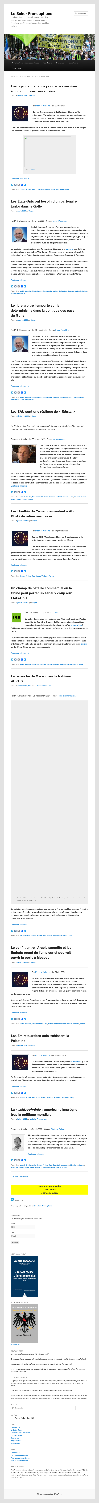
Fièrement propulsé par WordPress (49, 1494)
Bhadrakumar (37, 291)
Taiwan (24, 499)
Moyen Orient (16, 293)
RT (56, 612)
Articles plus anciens (19, 1176)
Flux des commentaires (20, 1458)
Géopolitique (57, 935)
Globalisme (74, 1165)
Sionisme (65, 1097)
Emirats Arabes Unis (27, 189)
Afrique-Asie (15, 1443)
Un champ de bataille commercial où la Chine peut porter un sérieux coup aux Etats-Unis (41, 593)
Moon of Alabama (42, 105)
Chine (46, 497)
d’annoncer (76, 1061)
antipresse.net (16, 1440)
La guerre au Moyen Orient (45, 189)
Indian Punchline (60, 220)
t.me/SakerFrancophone (43, 1206)
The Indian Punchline (68, 695)
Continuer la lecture (20, 178)
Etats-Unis (69, 497)
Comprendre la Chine (45, 664)
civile (34, 1165)
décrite (84, 643)
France (49, 935)
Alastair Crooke (25, 497)
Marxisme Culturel (22, 1167)
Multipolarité (29, 399)
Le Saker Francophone (31, 13)
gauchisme (65, 1165)
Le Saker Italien (16, 1435)
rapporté (69, 248)
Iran (85, 291)
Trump (71, 1097)
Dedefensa (15, 1438)
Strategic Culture (58, 1129)
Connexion (15, 1452)
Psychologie (45, 1167)
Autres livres (15, 1345)
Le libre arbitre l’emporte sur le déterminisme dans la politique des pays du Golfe (42, 310)
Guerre (81, 1165)
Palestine (57, 1097)
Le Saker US (15, 1427)
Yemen (30, 499)
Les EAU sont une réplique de (43, 411)
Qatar (81, 664)
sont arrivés (76, 625)
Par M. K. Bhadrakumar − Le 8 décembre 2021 (31, 695)
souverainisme (55, 1167)
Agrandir (32, 169)
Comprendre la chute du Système (55, 291)
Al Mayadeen (58, 439)
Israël (38, 1097)
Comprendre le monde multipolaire (55, 397)
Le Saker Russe (17, 1430)
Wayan (32, 96)
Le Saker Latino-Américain (20, 1433)
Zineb (34, 416)
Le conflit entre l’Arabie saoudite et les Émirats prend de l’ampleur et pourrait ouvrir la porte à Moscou (41, 952)
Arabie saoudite (25, 291)
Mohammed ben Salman (57, 1023)
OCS (23, 293)
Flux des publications (19, 1455)
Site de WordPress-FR (19, 1460)
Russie (18, 499)
